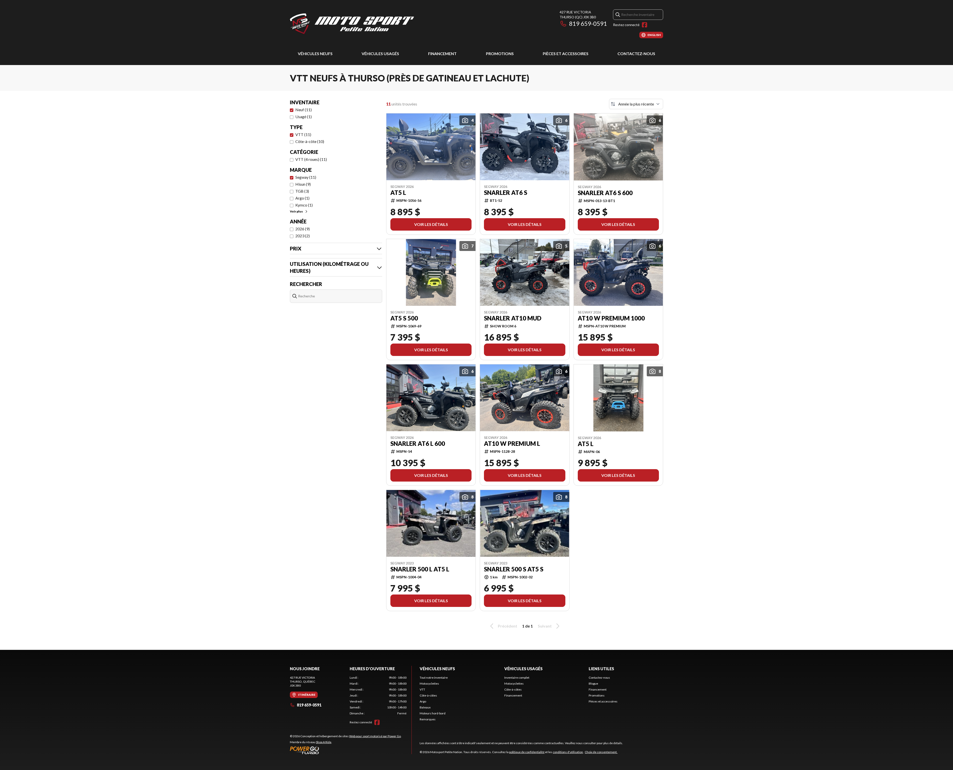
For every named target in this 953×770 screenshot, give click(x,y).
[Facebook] (644, 25)
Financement (442, 53)
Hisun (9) (303, 184)
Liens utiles (601, 668)
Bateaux (425, 707)
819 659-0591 (588, 23)
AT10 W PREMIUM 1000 (611, 318)
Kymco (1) (304, 205)
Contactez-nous (636, 53)
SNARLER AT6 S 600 (605, 192)
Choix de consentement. (601, 752)
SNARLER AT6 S (505, 192)
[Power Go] (346, 750)
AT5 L (398, 192)
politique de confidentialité (527, 752)
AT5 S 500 (404, 318)
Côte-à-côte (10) (309, 141)
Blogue (593, 683)
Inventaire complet (516, 677)
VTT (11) (303, 134)
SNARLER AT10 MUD (512, 318)
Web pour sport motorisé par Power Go (375, 736)
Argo (423, 701)
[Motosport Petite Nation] (352, 24)
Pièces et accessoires (565, 53)
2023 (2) (302, 235)
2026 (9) (302, 228)
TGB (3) (302, 191)
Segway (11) (305, 177)
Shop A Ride (323, 742)
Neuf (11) (303, 109)
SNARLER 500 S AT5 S (513, 569)
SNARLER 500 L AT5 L (419, 569)
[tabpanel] (378, 695)
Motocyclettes (429, 683)
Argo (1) (302, 198)
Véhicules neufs (315, 53)
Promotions (500, 53)
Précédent (507, 626)
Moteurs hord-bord (432, 713)
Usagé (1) (303, 116)
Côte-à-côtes (428, 695)
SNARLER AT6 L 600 (417, 443)
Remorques (428, 719)
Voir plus (296, 211)
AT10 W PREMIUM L (512, 443)
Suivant (545, 626)
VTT (422, 689)
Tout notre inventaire (434, 677)
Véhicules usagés (380, 53)
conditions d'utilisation (568, 752)
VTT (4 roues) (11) (311, 159)
